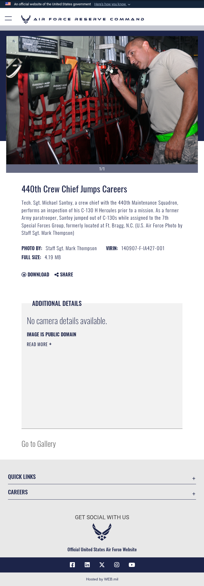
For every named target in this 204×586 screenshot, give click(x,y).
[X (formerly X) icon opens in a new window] (102, 565)
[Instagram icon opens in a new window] (117, 565)
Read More (38, 344)
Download (37, 274)
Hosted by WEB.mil (102, 579)
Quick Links (22, 476)
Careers (18, 492)
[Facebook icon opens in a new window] (72, 565)
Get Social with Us (102, 517)
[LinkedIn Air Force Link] (87, 565)
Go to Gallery (39, 443)
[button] (112, 4)
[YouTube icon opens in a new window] (132, 565)
